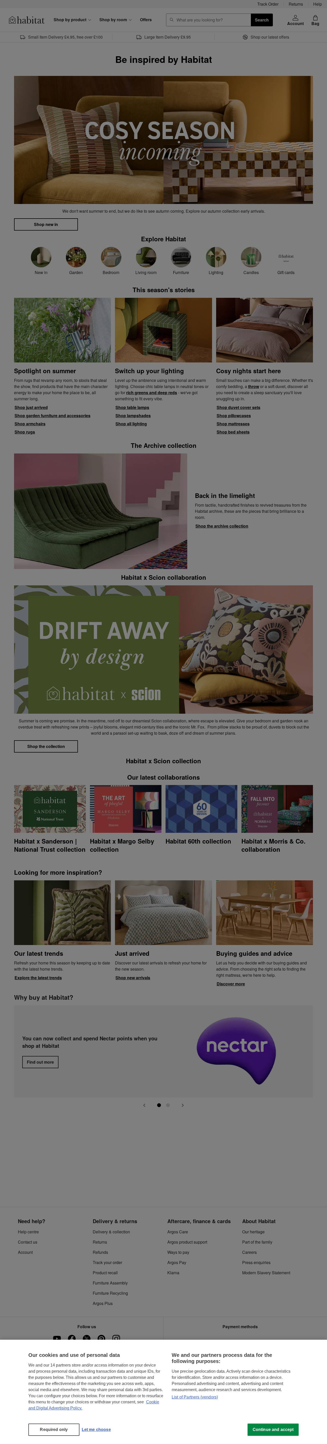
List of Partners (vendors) (195, 1397)
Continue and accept (273, 1429)
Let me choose (96, 1429)
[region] (163, 1392)
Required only (54, 1429)
